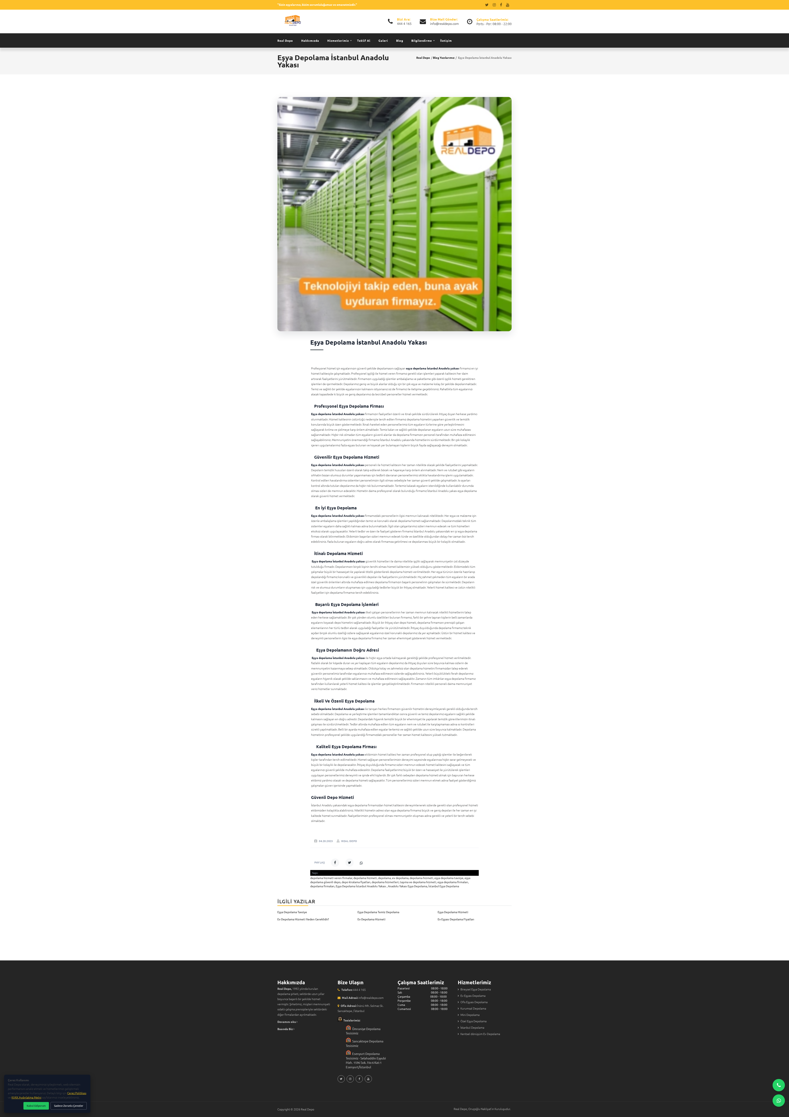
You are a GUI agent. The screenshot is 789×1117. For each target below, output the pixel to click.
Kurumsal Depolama (473, 1008)
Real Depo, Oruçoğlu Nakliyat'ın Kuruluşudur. (482, 1109)
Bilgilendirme (421, 40)
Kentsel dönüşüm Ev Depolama (480, 1034)
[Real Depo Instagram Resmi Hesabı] (495, 4)
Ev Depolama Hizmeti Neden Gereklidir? (303, 919)
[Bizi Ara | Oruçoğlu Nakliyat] (779, 1085)
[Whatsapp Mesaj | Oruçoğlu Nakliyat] (779, 1100)
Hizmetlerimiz (338, 40)
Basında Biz (285, 1029)
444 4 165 (404, 23)
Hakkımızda (310, 40)
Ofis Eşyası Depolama (474, 1002)
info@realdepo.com (444, 23)
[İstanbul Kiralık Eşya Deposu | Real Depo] (292, 20)
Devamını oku (286, 1022)
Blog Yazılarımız (443, 57)
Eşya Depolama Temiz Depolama (378, 912)
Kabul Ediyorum (36, 1105)
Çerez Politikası (76, 1093)
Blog (399, 40)
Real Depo (285, 40)
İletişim (446, 40)
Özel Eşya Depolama (473, 1021)
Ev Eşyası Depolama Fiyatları (456, 919)
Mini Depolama (470, 1015)
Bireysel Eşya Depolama (475, 989)
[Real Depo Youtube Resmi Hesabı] (508, 4)
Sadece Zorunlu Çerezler (68, 1105)
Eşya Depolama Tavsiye (292, 912)
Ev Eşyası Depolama (473, 996)
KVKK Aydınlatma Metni (26, 1097)
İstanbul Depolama (472, 1027)
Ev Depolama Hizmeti (371, 919)
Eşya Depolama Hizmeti (453, 912)
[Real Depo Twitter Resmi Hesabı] (487, 4)
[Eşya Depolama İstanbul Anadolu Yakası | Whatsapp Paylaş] (361, 863)
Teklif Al (363, 40)
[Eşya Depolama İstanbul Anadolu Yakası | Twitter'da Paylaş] (349, 863)
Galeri (383, 40)
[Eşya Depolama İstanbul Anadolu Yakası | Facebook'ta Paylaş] (335, 863)
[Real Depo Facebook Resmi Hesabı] (501, 4)
